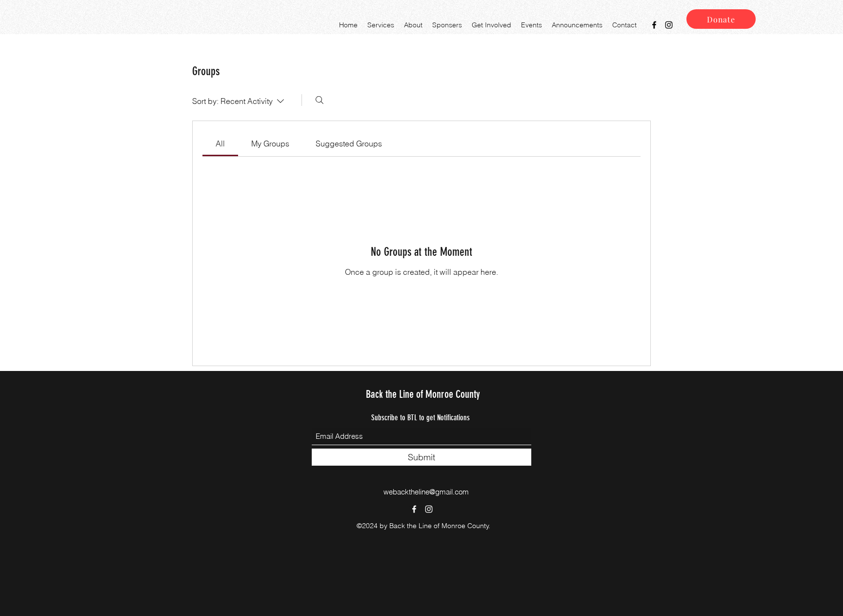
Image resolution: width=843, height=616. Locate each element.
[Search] (319, 100)
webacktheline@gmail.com (426, 491)
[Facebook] (654, 25)
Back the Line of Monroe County (423, 394)
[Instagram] (669, 25)
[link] (220, 143)
